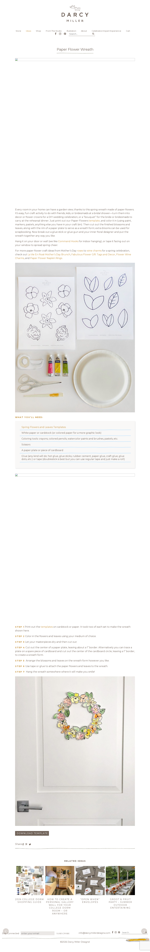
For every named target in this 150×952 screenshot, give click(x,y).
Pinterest (65, 32)
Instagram (60, 32)
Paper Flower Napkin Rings (46, 258)
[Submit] (93, 34)
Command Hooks (68, 241)
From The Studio (54, 31)
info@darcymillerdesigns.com (94, 933)
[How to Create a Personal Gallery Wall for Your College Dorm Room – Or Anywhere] (59, 894)
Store (18, 31)
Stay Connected (10, 933)
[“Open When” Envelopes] (90, 894)
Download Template (32, 833)
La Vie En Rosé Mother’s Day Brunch (49, 254)
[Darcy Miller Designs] (75, 13)
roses (80, 250)
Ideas (28, 31)
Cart (128, 31)
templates (47, 626)
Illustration (71, 31)
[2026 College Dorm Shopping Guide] (29, 894)
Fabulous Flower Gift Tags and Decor (93, 254)
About (84, 31)
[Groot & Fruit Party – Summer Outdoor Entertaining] (120, 894)
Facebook (55, 32)
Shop (38, 31)
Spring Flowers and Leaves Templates (44, 427)
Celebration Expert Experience (106, 31)
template (94, 220)
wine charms (94, 250)
